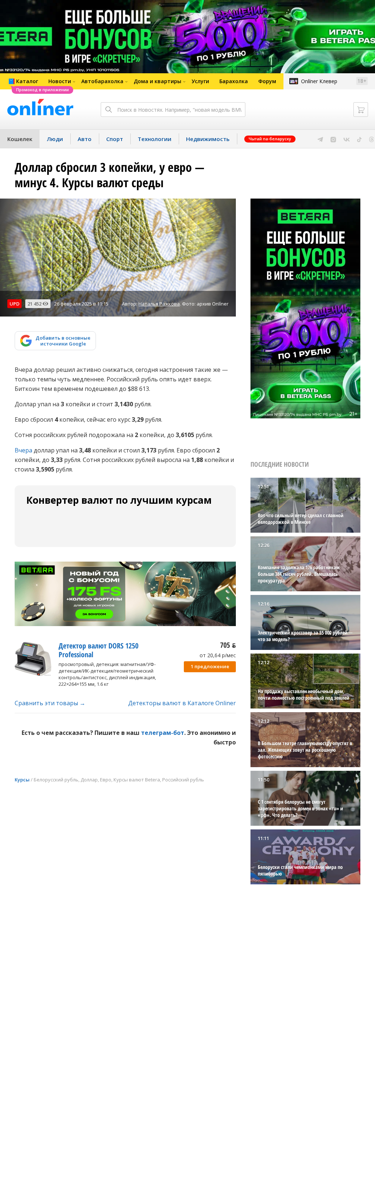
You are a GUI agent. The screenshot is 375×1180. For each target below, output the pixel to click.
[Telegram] (320, 139)
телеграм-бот (162, 733)
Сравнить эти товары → (50, 703)
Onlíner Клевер (319, 81)
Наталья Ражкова (159, 303)
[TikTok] (359, 139)
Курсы (22, 779)
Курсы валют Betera (137, 779)
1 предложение (210, 666)
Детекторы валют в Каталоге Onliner (182, 703)
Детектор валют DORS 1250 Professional (98, 650)
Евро (105, 779)
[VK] (346, 139)
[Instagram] (333, 139)
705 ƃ (228, 645)
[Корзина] (360, 109)
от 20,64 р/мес (218, 655)
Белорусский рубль (56, 779)
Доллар (89, 779)
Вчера (23, 450)
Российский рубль (183, 779)
